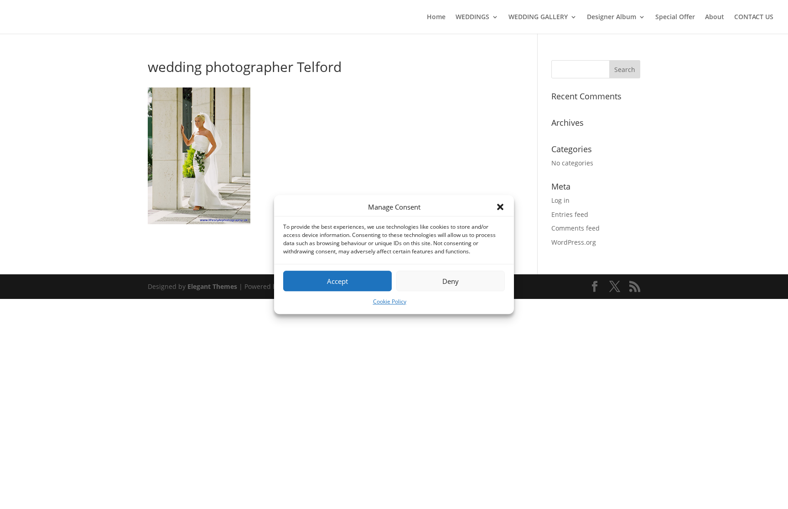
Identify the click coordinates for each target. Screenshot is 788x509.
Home (436, 17)
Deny (450, 281)
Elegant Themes (212, 286)
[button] (500, 207)
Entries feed (569, 214)
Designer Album (611, 17)
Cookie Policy (389, 302)
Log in (560, 200)
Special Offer (675, 17)
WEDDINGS (472, 17)
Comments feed (575, 228)
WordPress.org (573, 242)
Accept (337, 281)
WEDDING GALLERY (538, 17)
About (714, 17)
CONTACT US (753, 17)
